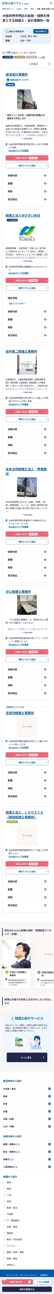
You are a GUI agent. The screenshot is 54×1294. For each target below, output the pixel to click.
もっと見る (26, 1057)
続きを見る (29, 139)
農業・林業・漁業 (15, 1252)
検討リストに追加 (27, 165)
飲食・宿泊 (12, 1207)
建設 (9, 1182)
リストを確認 (43, 1281)
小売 (9, 1195)
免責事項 (43, 1275)
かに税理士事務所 (18, 591)
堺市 (26, 9)
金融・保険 (12, 1226)
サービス (11, 1245)
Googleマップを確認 (18, 150)
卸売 (9, 1201)
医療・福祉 (12, 1258)
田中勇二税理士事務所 (21, 351)
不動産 (10, 1214)
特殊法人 (11, 1264)
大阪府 (19, 9)
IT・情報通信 (13, 1220)
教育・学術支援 (14, 1239)
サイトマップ (12, 1275)
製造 (9, 1188)
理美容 (10, 1233)
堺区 (32, 9)
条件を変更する (40, 31)
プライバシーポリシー (29, 1275)
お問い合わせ (13, 1281)
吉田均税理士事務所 (20, 712)
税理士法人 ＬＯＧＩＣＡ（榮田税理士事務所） (24, 814)
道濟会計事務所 (17, 74)
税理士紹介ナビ (7, 9)
